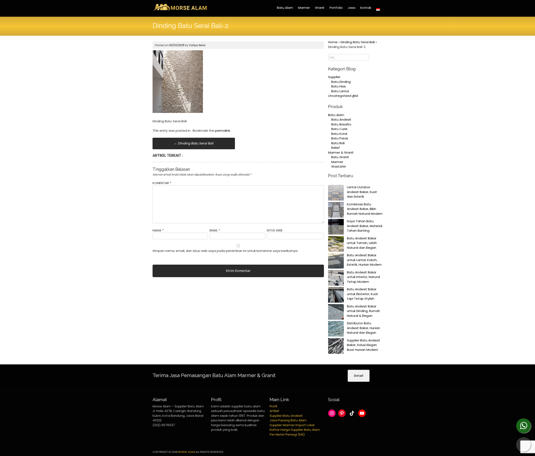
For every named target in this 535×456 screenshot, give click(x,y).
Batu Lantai (340, 91)
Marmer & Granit (341, 152)
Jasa (351, 7)
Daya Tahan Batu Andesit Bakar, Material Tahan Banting (364, 226)
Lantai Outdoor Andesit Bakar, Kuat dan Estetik (362, 192)
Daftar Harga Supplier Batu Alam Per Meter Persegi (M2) (295, 432)
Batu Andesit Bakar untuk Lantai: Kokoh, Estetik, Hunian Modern (364, 260)
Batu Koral (339, 133)
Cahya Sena (197, 45)
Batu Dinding (341, 82)
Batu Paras (339, 138)
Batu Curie (339, 129)
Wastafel (338, 166)
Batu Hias (338, 86)
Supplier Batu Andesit (286, 415)
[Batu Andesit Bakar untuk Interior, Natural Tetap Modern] (336, 278)
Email (215, 230)
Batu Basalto (341, 124)
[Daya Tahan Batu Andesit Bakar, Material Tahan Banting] (336, 227)
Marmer (304, 7)
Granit (320, 7)
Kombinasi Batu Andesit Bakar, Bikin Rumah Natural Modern (364, 209)
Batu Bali (338, 143)
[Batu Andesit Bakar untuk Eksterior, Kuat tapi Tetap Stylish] (336, 295)
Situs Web (274, 230)
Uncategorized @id (343, 95)
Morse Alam (186, 452)
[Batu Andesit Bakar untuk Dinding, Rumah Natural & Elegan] (336, 312)
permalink (222, 130)
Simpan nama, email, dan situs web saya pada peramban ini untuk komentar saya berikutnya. (225, 251)
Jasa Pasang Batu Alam (288, 420)
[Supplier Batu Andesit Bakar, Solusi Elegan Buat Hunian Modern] (336, 346)
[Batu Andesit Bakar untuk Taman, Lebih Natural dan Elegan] (336, 244)
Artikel (274, 411)
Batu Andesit (341, 119)
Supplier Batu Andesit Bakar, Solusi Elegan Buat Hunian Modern (363, 345)
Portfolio (336, 7)
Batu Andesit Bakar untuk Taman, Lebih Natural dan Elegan (362, 243)
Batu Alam (285, 7)
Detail (358, 375)
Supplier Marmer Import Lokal (292, 425)
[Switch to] (378, 9)
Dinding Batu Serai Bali (193, 143)
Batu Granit (340, 157)
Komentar (162, 183)
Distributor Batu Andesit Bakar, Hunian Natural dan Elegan (363, 328)
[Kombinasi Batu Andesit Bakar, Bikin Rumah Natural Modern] (336, 210)
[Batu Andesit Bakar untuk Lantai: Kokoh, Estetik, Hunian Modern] (336, 261)
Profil (273, 406)
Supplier (334, 77)
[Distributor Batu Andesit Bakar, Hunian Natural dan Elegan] (336, 329)
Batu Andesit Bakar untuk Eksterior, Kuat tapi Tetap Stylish (362, 294)
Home (333, 42)
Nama (158, 230)
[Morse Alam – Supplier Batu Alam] (180, 10)
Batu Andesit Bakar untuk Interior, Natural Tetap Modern (363, 277)
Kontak (365, 7)
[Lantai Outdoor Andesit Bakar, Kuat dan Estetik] (336, 193)
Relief (335, 147)
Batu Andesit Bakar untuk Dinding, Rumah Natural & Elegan (363, 311)
